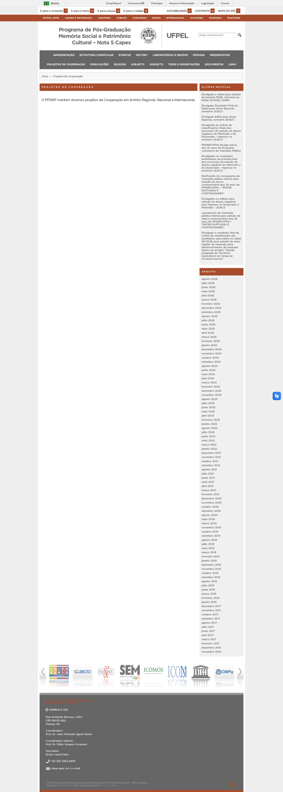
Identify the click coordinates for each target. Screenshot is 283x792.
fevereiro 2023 (211, 419)
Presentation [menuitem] (220, 55)
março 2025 (209, 337)
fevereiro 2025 (211, 341)
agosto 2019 (209, 539)
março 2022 (209, 444)
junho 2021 (208, 477)
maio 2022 (208, 440)
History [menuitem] (142, 55)
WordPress (65, 785)
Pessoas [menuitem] (199, 55)
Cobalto (121, 18)
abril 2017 (208, 635)
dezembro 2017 (211, 606)
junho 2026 (208, 287)
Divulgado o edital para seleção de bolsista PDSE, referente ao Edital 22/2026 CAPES (221, 97)
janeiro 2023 (209, 424)
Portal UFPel (51, 18)
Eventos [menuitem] (125, 55)
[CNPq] (221, 676)
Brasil (55, 3)
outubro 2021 (210, 461)
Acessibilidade (178, 11)
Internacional (175, 18)
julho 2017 (208, 626)
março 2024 (209, 382)
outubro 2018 (210, 573)
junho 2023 (208, 407)
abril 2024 (208, 378)
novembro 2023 (211, 395)
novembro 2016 (211, 651)
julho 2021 (208, 473)
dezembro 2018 (211, 564)
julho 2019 (208, 544)
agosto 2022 (209, 428)
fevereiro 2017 (210, 643)
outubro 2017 (210, 614)
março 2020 (209, 523)
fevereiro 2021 (210, 494)
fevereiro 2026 (211, 303)
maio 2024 (208, 374)
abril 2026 (208, 295)
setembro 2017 (211, 618)
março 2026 (209, 299)
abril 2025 (208, 332)
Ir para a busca (108, 11)
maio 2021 (208, 482)
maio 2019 (208, 548)
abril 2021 (208, 486)
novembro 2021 (211, 457)
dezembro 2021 (211, 453)
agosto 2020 (210, 515)
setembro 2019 (211, 535)
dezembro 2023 (211, 390)
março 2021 (209, 490)
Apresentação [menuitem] (64, 55)
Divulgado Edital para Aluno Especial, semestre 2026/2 (219, 118)
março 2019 (209, 552)
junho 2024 (208, 370)
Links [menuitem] (232, 64)
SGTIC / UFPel (108, 785)
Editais (156, 18)
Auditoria (104, 18)
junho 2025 (208, 324)
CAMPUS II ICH (58, 709)
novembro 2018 (211, 568)
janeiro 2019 (209, 560)
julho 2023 (208, 403)
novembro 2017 (211, 610)
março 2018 (209, 593)
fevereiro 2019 (211, 556)
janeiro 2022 (209, 448)
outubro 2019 (210, 531)
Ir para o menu (82, 11)
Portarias (215, 18)
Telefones (233, 18)
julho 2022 (208, 432)
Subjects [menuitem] (138, 64)
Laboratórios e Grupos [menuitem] (170, 55)
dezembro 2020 (212, 498)
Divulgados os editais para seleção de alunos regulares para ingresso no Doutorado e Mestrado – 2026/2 (220, 203)
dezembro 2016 (211, 647)
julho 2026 (208, 283)
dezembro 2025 (211, 308)
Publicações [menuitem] (99, 64)
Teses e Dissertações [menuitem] (184, 64)
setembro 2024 (211, 361)
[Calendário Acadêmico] (55, 676)
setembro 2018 (211, 577)
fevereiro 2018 (211, 597)
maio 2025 (208, 328)
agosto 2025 (209, 316)
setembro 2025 (211, 312)
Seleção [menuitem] (120, 64)
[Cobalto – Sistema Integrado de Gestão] (79, 676)
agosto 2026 (210, 279)
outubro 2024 (210, 357)
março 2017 (209, 639)
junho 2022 (208, 436)
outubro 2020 (210, 506)
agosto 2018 (209, 581)
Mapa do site (228, 11)
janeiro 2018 (209, 602)
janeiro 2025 (209, 345)
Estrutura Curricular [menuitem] (97, 55)
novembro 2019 (211, 527)
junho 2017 (208, 631)
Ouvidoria (196, 18)
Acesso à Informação (78, 18)
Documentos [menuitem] (214, 64)
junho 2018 (208, 589)
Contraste (204, 11)
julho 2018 (208, 585)
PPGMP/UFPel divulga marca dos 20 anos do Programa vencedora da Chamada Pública (221, 148)
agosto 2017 (209, 622)
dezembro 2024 (211, 349)
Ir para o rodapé (135, 11)
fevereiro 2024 (211, 386)
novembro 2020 (212, 502)
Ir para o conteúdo (53, 11)
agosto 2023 (209, 399)
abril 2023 (208, 415)
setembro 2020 (211, 510)
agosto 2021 (209, 469)
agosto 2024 (210, 366)
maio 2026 (208, 291)
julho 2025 (208, 320)
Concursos (139, 18)
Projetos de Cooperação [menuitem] (66, 64)
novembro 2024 (211, 353)
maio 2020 (208, 519)
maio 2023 (208, 411)
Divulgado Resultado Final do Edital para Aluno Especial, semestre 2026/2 (220, 108)
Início (45, 76)
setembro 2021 (211, 465)
